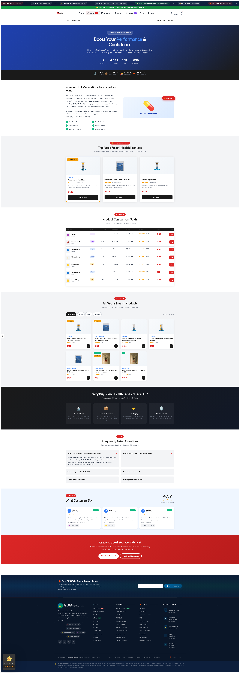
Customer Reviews (149, 615)
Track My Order (149, 621)
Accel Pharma (102, 640)
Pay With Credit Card (149, 640)
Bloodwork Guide (125, 621)
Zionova (102, 637)
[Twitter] (69, 642)
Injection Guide (125, 634)
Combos (97, 314)
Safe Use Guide (125, 637)
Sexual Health (102, 631)
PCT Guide (125, 618)
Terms (98, 657)
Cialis (88, 314)
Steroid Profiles (125, 608)
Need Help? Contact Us (131, 556)
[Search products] (171, 13)
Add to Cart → (83, 197)
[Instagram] (60, 642)
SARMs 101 (125, 615)
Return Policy (149, 624)
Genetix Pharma (102, 634)
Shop (110, 657)
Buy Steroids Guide (125, 631)
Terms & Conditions (149, 631)
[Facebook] (64, 642)
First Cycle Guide (125, 611)
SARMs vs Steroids (125, 640)
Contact (130, 657)
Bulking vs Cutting (125, 627)
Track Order (147, 657)
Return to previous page (165, 20)
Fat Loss (102, 627)
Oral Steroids (102, 615)
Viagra (81, 314)
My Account (149, 637)
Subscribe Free (174, 586)
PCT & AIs (102, 621)
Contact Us (149, 611)
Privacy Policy (149, 627)
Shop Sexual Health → (108, 556)
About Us (149, 608)
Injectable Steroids (102, 611)
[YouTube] (73, 642)
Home (68, 20)
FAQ (149, 618)
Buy (172, 234)
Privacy (93, 657)
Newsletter (149, 634)
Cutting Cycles (125, 624)
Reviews (138, 657)
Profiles (117, 657)
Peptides (102, 624)
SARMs (102, 618)
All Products (71, 314)
